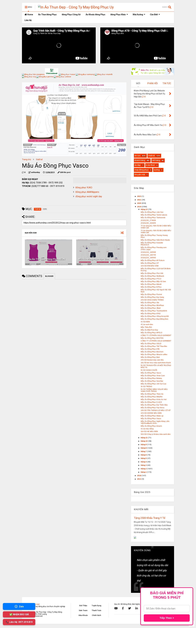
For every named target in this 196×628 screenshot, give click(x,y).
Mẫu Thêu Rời (146, 327)
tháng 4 (144, 462)
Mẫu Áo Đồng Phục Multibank (152, 276)
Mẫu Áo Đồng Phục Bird (150, 357)
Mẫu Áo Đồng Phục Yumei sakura (154, 215)
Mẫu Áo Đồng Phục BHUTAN (152, 338)
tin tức (137, 155)
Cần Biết (154, 14)
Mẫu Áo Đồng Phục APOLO (151, 333)
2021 (139, 200)
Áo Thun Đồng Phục (47, 14)
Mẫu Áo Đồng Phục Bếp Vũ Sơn (153, 282)
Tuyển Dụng (96, 606)
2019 (139, 207)
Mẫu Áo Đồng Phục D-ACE (151, 402)
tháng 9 (144, 445)
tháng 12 (144, 209)
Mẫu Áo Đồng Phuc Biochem (152, 352)
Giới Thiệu (83, 606)
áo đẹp (138, 165)
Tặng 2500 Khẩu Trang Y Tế (149, 517)
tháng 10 (144, 441)
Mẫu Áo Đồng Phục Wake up (152, 416)
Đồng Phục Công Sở (71, 14)
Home (30, 14)
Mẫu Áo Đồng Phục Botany (151, 378)
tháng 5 (144, 458)
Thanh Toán (96, 610)
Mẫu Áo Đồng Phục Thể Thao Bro (154, 346)
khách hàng (140, 160)
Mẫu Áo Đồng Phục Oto (150, 303)
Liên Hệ (28, 20)
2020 (139, 203)
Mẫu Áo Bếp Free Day (149, 330)
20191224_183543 (148, 258)
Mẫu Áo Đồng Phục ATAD (151, 314)
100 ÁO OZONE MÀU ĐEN (151, 413)
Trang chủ (26, 159)
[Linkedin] (136, 608)
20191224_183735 (148, 255)
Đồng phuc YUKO (83, 187)
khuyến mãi (140, 174)
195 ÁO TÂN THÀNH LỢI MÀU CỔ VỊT (156, 410)
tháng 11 (144, 438)
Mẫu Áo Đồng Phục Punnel (151, 294)
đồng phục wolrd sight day (88, 196)
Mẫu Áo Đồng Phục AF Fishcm (152, 260)
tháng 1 (144, 472)
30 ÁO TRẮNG (146, 387)
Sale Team (83, 610)
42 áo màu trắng (147, 429)
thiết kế (39, 159)
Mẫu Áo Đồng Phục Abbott (151, 284)
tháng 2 (144, 469)
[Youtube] (116, 608)
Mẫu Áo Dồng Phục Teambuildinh (154, 311)
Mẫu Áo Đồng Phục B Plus (151, 287)
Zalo (21, 606)
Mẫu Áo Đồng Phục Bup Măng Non (154, 319)
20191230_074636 (148, 220)
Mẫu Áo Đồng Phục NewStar (152, 381)
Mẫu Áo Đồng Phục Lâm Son (152, 212)
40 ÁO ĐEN (145, 322)
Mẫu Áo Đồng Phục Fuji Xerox (152, 408)
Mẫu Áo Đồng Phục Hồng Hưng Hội (155, 316)
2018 (139, 476)
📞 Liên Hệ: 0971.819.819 (19, 622)
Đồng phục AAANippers (87, 192)
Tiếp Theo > (167, 618)
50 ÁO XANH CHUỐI (149, 370)
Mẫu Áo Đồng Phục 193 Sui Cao (153, 384)
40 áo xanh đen (147, 324)
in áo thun (150, 165)
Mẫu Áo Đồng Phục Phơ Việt (152, 273)
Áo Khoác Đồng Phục (95, 14)
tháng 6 (144, 455)
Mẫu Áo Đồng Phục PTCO (151, 279)
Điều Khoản (83, 615)
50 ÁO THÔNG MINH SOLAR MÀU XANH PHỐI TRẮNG (154, 390)
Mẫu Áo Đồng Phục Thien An (152, 394)
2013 (139, 479)
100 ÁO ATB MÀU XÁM (150, 266)
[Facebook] (123, 608)
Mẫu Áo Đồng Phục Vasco (151, 373)
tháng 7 (144, 451)
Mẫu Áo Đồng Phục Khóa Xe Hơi (153, 399)
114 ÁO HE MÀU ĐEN (149, 431)
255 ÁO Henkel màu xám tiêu (152, 360)
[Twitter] (129, 608)
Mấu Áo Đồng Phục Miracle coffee (154, 355)
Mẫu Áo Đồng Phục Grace (151, 419)
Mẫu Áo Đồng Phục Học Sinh (93, 259)
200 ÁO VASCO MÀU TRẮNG (152, 300)
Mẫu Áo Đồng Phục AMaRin (152, 397)
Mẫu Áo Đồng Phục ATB (150, 349)
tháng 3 (144, 465)
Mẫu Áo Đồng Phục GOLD (151, 344)
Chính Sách (96, 615)
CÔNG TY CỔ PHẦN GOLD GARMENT (156, 335)
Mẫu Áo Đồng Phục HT (150, 263)
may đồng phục (142, 170)
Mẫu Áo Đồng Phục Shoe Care (153, 376)
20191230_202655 (148, 223)
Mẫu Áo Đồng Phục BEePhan (152, 305)
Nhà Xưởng (138, 14)
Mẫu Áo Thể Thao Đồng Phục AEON (46, 259)
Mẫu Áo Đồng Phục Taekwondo (153, 218)
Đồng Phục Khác (118, 14)
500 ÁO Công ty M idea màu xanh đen (155, 434)
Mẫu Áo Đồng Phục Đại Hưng (152, 297)
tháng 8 (144, 448)
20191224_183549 (148, 252)
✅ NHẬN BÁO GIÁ (19, 614)
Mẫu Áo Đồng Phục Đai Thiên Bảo (154, 405)
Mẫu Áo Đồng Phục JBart (150, 308)
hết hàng (156, 160)
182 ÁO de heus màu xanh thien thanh (156, 363)
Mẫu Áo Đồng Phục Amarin (151, 426)
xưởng (157, 170)
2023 (139, 196)
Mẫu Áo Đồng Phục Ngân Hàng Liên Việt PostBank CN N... (155, 422)
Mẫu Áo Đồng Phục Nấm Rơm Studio (155, 240)
